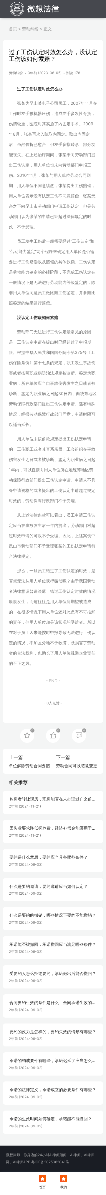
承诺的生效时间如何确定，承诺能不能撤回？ (50, 1118)
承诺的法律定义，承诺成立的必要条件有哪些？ (52, 1089)
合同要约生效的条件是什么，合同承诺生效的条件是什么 (52, 1002)
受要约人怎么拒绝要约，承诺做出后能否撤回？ (52, 973)
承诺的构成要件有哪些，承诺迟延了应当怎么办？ (50, 1060)
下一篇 (63, 757)
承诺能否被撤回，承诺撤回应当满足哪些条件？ (52, 944)
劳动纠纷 (30, 28)
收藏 (27, 735)
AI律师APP (21, 1162)
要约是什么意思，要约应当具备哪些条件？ (48, 857)
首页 (13, 28)
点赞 (53, 735)
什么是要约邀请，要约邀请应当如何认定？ (48, 886)
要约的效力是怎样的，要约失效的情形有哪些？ (52, 1031)
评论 (78, 735)
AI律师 (75, 1155)
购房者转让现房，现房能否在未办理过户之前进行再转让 (52, 799)
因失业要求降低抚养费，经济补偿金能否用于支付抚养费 (52, 828)
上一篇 (16, 757)
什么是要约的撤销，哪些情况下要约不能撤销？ (52, 915)
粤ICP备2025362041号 (50, 1162)
